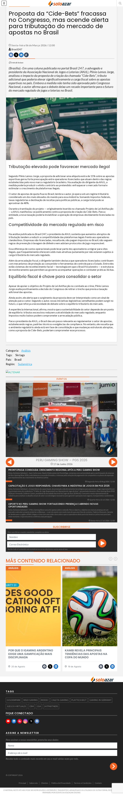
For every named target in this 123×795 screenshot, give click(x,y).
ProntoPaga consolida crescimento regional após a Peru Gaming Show (54, 469)
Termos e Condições (83, 783)
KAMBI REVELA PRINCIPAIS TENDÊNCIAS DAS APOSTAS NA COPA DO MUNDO (86, 654)
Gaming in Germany (100, 700)
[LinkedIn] (14, 721)
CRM (31, 706)
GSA (39, 706)
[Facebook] (37, 721)
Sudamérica (25, 364)
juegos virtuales (16, 706)
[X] (31, 721)
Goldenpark (13, 700)
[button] (119, 3)
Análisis (26, 350)
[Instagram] (25, 721)
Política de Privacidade (61, 783)
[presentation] (10, 462)
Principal (22, 783)
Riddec (45, 700)
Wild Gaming (30, 700)
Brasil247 (16, 49)
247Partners (51, 706)
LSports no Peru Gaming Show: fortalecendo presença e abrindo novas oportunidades (53, 505)
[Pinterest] (19, 721)
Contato (98, 783)
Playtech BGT (78, 700)
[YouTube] (8, 721)
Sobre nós (33, 783)
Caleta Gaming (60, 700)
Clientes (44, 783)
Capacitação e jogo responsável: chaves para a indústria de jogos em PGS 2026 (59, 485)
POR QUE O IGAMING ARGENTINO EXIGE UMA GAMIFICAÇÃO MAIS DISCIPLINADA (30, 654)
